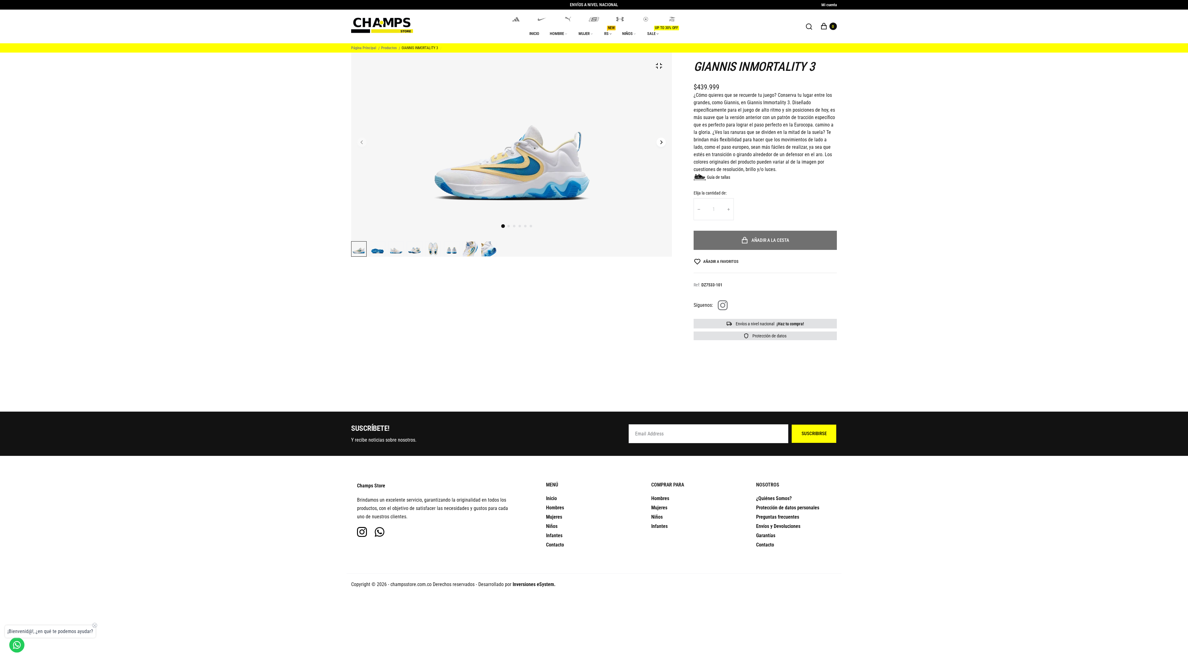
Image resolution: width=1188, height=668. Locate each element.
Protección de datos (768, 335)
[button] (508, 226)
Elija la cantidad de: (710, 193)
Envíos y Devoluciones (778, 526)
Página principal (363, 48)
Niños (551, 526)
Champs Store (371, 486)
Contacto (555, 545)
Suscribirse (814, 433)
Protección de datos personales (787, 508)
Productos (389, 48)
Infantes (554, 535)
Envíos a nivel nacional (769, 323)
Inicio (551, 498)
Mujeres (554, 517)
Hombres (555, 508)
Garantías (765, 535)
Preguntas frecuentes (777, 517)
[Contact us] (16, 645)
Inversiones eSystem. (534, 584)
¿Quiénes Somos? (774, 498)
